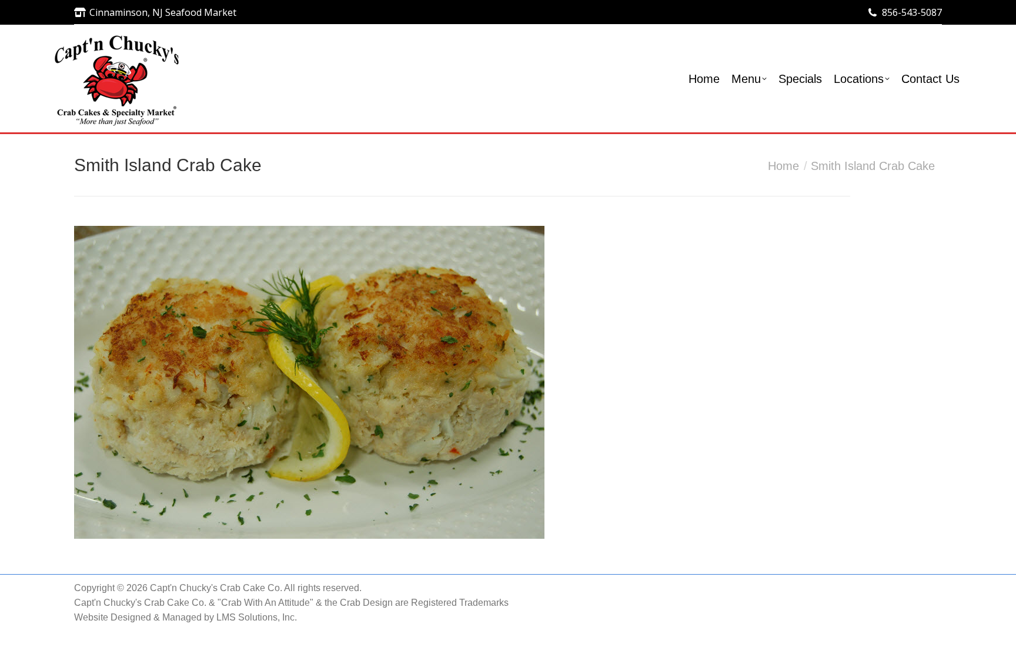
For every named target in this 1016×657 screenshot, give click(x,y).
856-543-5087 (912, 12)
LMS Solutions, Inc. (256, 617)
